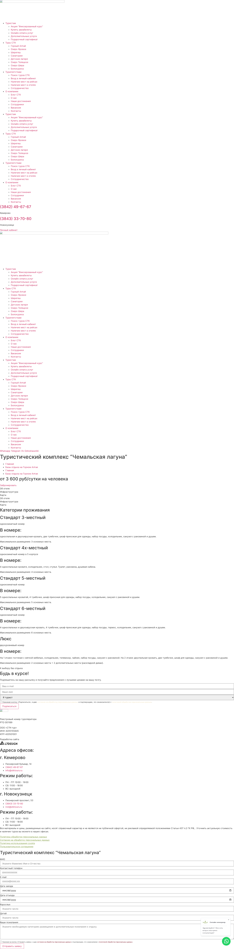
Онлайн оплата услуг (22, 33)
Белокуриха (17, 68)
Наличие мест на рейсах (24, 81)
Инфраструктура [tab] (9, 491)
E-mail (3, 877)
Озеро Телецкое (19, 62)
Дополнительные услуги (24, 36)
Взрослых (5, 904)
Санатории (17, 55)
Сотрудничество (20, 88)
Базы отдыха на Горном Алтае (21, 467)
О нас (14, 98)
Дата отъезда (7, 895)
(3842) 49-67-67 (15, 206)
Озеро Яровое (18, 49)
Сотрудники (17, 104)
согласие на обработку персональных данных (57, 702)
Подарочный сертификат (24, 39)
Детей (3, 913)
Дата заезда (6, 886)
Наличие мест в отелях (23, 85)
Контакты (16, 111)
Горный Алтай (18, 46)
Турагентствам (13, 72)
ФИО (2, 859)
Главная (9, 464)
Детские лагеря (19, 59)
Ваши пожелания (9, 922)
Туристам (10, 23)
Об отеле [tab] (5, 488)
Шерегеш (16, 52)
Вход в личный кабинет (23, 78)
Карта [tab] (3, 495)
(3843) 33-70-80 (15, 218)
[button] (11, 668)
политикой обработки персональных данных (132, 702)
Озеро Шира (17, 65)
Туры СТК (10, 42)
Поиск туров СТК (20, 75)
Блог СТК (16, 94)
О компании (11, 91)
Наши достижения (21, 101)
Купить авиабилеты (21, 29)
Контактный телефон (11, 868)
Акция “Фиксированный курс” (27, 26)
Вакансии (16, 107)
